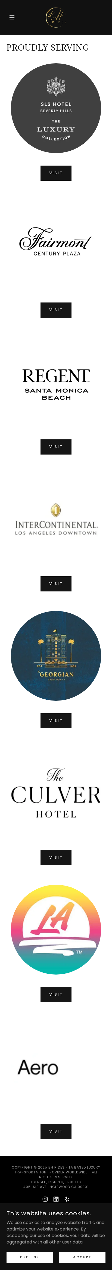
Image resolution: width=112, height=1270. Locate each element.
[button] (14, 17)
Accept (82, 1257)
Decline (29, 1257)
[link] (56, 17)
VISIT (56, 173)
